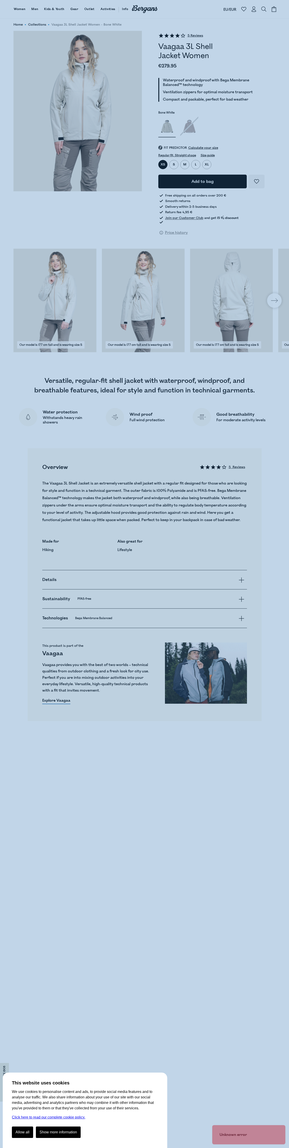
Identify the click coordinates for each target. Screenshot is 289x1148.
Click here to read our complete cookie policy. (48, 1117)
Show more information (58, 1132)
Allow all (22, 1132)
